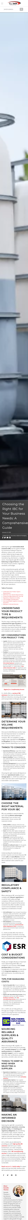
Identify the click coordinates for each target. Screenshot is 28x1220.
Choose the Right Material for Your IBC (13, 596)
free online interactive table (13, 667)
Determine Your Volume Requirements (13, 595)
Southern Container (8, 997)
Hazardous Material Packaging (18, 535)
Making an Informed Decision (10, 604)
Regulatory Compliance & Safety (11, 598)
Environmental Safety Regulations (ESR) (13, 925)
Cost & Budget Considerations (11, 599)
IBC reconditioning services (11, 998)
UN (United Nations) (8, 663)
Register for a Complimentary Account (14, 689)
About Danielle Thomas (6, 1188)
